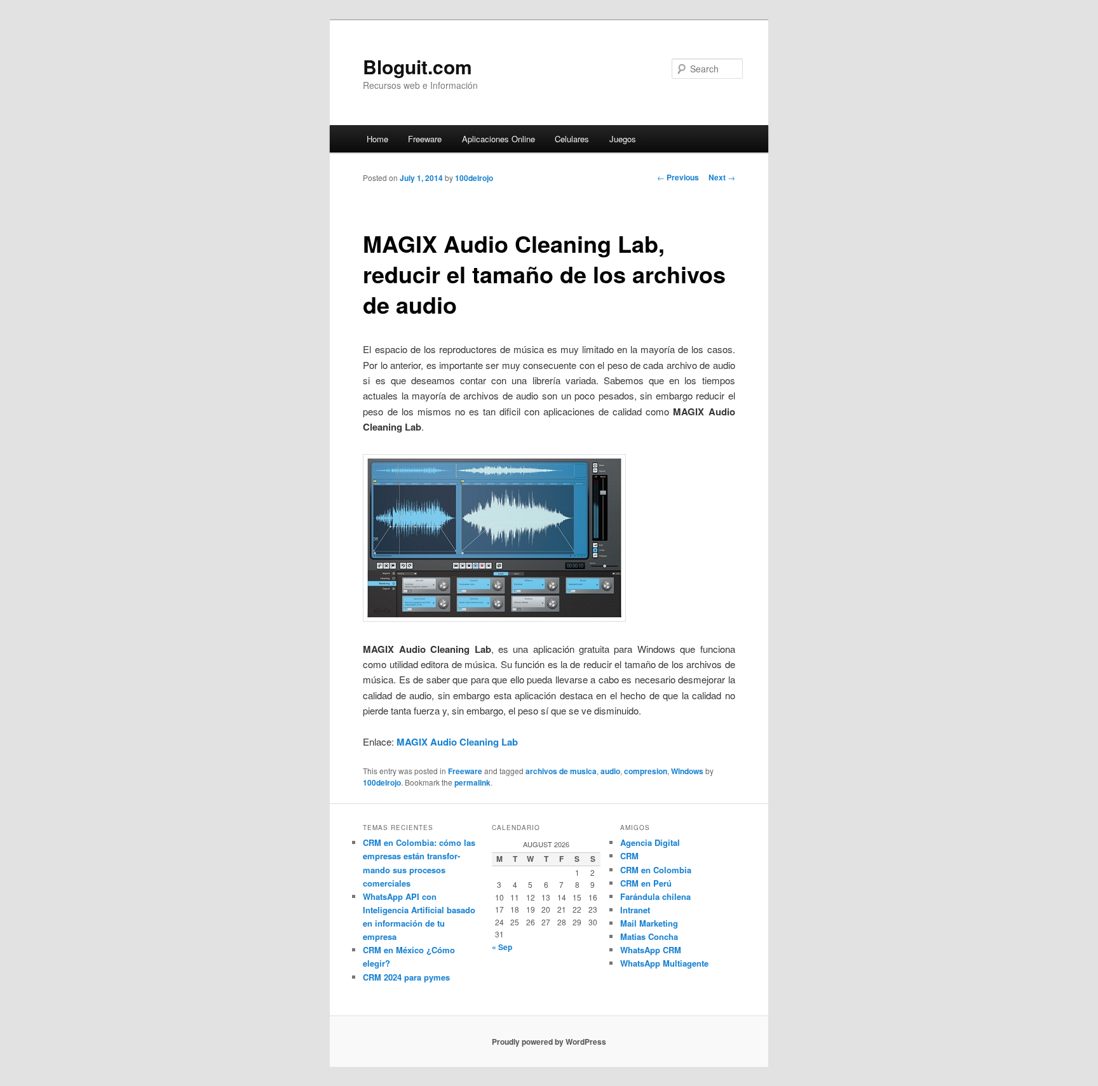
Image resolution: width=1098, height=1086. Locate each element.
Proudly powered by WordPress (549, 1041)
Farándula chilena (655, 896)
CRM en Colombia (655, 870)
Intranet (635, 910)
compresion (645, 771)
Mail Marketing (649, 923)
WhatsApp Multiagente (664, 963)
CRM (629, 856)
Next (721, 177)
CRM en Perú (646, 883)
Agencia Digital (650, 842)
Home (377, 139)
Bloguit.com (417, 66)
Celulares (572, 139)
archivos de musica (561, 771)
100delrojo (474, 178)
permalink (472, 782)
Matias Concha (649, 936)
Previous (678, 177)
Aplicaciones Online (498, 139)
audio (610, 771)
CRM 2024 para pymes (406, 977)
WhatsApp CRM (650, 950)
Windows (687, 771)
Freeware (425, 139)
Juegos (622, 139)
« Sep (502, 947)
